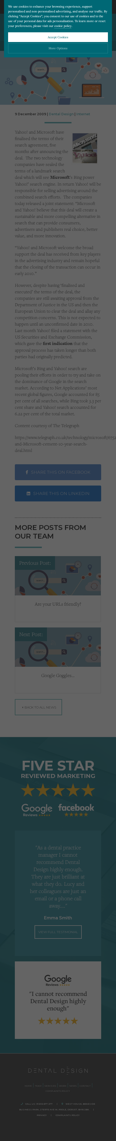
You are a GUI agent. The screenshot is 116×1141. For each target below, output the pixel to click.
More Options (58, 48)
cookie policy (62, 26)
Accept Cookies (58, 37)
